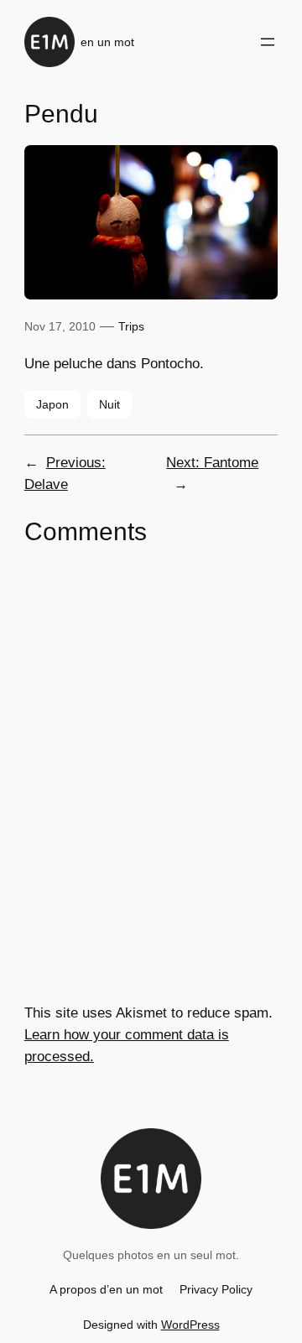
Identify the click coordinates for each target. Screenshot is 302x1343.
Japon (52, 404)
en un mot (107, 42)
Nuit (109, 404)
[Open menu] (268, 42)
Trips (131, 326)
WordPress (190, 1324)
